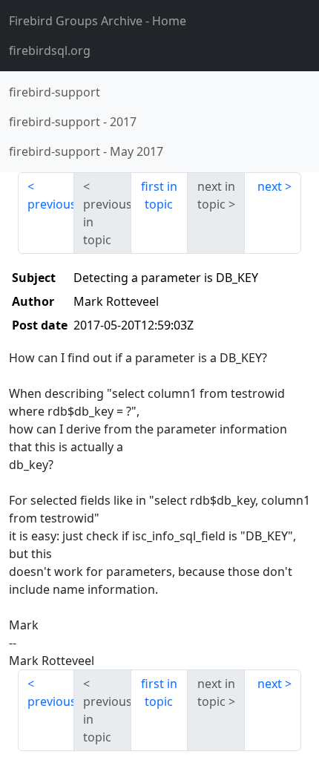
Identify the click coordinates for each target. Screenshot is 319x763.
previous (50, 204)
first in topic (159, 195)
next (269, 186)
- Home (97, 21)
